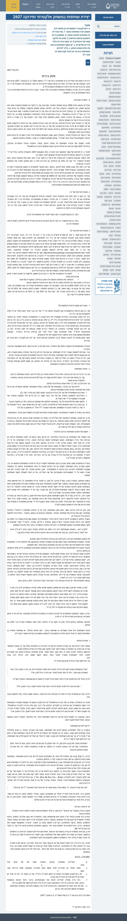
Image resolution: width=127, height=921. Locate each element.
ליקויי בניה (116, 154)
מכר (105, 166)
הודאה (108, 89)
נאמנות (118, 193)
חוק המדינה (116, 139)
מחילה (118, 166)
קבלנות (118, 235)
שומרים (117, 247)
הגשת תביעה (13, 6)
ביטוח (104, 65)
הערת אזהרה (116, 119)
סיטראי (100, 196)
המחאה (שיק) (105, 112)
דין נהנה (117, 81)
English (25, 4)
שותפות (117, 250)
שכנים (106, 254)
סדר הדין (117, 196)
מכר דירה (117, 169)
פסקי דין (77, 6)
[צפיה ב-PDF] (88, 62)
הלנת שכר (116, 112)
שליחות (117, 258)
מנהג (108, 173)
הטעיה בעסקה (115, 100)
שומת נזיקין (107, 247)
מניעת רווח (116, 177)
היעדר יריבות (102, 100)
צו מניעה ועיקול (107, 227)
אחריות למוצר (108, 62)
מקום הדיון (116, 181)
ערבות (118, 208)
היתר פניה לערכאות (113, 108)
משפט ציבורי (115, 189)
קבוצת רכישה (102, 231)
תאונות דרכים (115, 262)
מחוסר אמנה (108, 162)
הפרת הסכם (104, 119)
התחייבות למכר (115, 131)
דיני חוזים (117, 85)
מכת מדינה (116, 173)
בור (110, 65)
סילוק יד (117, 200)
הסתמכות (104, 116)
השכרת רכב (116, 127)
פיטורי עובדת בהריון (112, 216)
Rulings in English (113, 58)
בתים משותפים (114, 73)
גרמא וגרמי (101, 73)
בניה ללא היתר (115, 69)
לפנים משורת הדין (113, 158)
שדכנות (117, 243)
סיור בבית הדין (50, 6)
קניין (111, 235)
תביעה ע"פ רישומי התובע (110, 266)
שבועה (105, 239)
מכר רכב (108, 169)
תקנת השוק (116, 273)
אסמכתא (117, 65)
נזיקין (111, 193)
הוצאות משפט (115, 96)
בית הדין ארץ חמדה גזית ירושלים (24, 32)
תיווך (112, 270)
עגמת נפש (116, 204)
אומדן (101, 58)
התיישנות (103, 131)
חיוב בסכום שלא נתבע (111, 143)
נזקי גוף (103, 193)
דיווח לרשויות (102, 77)
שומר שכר (108, 243)
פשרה (118, 227)
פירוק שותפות (115, 223)
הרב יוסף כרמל (40, 36)
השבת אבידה (102, 123)
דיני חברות (108, 81)
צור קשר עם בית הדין (108, 35)
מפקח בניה (105, 177)
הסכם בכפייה (115, 116)
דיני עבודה (106, 85)
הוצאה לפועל (115, 92)
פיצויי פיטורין (115, 220)
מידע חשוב (38, 6)
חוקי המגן (105, 139)
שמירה (110, 258)
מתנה (106, 189)
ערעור (111, 208)
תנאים (105, 270)
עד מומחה (106, 204)
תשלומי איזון (104, 273)
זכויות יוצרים (104, 135)
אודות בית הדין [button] (66, 6)
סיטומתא (108, 196)
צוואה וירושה (115, 231)
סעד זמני (108, 200)
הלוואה (100, 108)
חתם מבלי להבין (114, 146)
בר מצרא (103, 69)
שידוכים (108, 250)
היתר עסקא (116, 104)
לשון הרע (100, 158)
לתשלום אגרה (108, 44)
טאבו (104, 146)
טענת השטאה (104, 150)
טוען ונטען (116, 150)
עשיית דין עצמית (114, 212)
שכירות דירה (116, 254)
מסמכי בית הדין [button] (92, 6)
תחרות (118, 270)
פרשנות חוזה (101, 223)
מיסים (111, 166)
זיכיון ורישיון (116, 135)
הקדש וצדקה (115, 123)
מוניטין (118, 162)
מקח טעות (105, 181)
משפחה (108, 185)
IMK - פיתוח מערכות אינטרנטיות (63, 917)
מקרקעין (117, 185)
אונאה (118, 62)
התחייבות (105, 127)
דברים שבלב (115, 77)
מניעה (101, 173)
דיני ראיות (117, 89)
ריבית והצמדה (115, 239)
